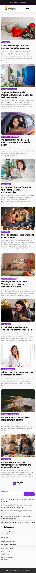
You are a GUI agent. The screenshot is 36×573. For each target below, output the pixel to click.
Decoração (6, 42)
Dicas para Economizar (10, 136)
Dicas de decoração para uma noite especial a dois (18, 522)
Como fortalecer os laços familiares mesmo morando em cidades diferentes (16, 464)
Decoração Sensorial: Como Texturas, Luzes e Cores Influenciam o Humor (14, 284)
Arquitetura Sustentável (9, 532)
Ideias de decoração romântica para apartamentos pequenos (15, 46)
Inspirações (6, 324)
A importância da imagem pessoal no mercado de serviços (17, 373)
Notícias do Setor (8, 369)
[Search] (33, 8)
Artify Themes (25, 570)
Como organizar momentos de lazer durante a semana (15, 418)
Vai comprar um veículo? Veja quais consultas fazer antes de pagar (15, 142)
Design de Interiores (9, 89)
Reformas (4, 560)
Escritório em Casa (7, 548)
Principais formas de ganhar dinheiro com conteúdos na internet (17, 328)
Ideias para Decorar (9, 278)
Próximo (21, 483)
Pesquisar (4, 491)
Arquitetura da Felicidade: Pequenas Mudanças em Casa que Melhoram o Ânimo (17, 95)
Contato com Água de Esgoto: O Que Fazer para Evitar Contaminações (16, 189)
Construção (6, 184)
